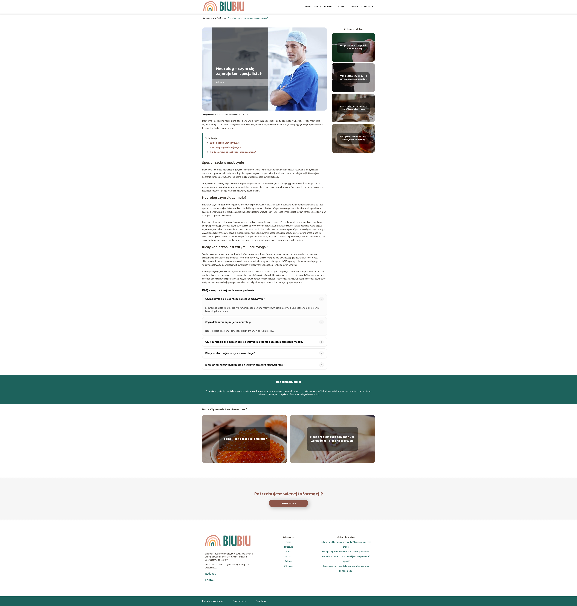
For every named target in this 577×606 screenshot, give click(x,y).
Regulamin (261, 601)
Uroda (328, 7)
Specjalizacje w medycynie (225, 143)
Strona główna (210, 18)
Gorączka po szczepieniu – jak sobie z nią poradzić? (353, 47)
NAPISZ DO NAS (288, 503)
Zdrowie (352, 7)
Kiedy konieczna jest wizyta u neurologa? (233, 152)
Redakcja (211, 574)
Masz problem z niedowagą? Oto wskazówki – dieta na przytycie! (332, 439)
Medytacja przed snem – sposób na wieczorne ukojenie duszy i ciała (353, 108)
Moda (307, 7)
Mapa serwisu (239, 601)
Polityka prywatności (212, 601)
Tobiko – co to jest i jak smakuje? (244, 439)
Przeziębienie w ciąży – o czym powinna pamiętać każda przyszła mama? (353, 77)
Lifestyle (367, 7)
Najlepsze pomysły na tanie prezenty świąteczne (346, 552)
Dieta (317, 7)
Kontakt (210, 580)
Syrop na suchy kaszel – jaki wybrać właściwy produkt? (353, 138)
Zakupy (339, 7)
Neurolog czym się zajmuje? (225, 147)
